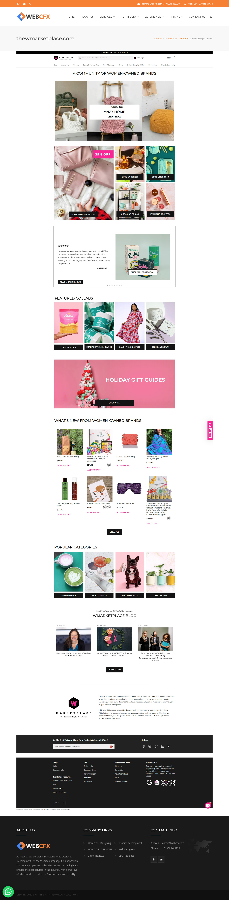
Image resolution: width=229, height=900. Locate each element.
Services (106, 16)
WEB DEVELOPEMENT (100, 849)
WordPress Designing (99, 843)
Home (71, 16)
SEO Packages (126, 855)
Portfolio (128, 16)
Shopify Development (130, 843)
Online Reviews (96, 855)
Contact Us (197, 16)
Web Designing (127, 849)
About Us (87, 16)
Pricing (174, 16)
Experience (153, 16)
